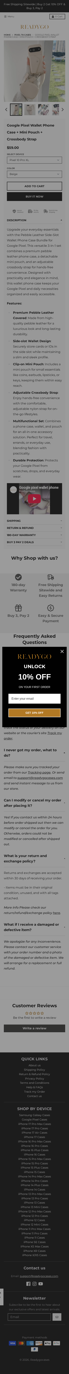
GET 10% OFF (34, 712)
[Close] (62, 651)
